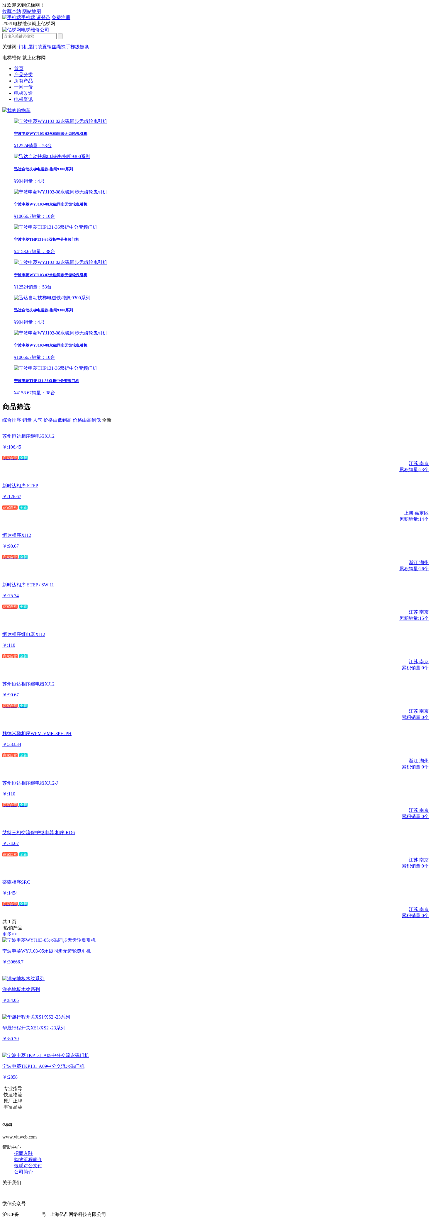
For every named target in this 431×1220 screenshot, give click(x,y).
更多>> (9, 933)
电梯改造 (23, 93)
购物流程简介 (28, 1159)
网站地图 (31, 11)
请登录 (43, 17)
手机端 (28, 17)
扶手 (65, 46)
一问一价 (23, 86)
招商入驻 (23, 1153)
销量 (27, 420)
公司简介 (23, 1171)
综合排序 (11, 420)
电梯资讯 (23, 99)
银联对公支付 (28, 1165)
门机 (23, 46)
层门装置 (37, 46)
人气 (37, 420)
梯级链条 (79, 46)
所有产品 (23, 80)
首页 (18, 68)
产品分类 (23, 74)
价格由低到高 (57, 420)
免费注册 (61, 17)
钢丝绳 (54, 46)
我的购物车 (18, 110)
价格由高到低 (87, 420)
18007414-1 (30, 1214)
